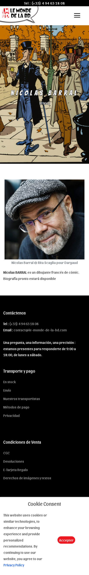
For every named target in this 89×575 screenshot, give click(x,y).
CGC (6, 453)
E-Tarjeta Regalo (15, 469)
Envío (7, 390)
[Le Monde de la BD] (19, 14)
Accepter (66, 540)
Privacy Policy (13, 565)
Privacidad (11, 415)
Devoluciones (13, 461)
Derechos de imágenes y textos (27, 478)
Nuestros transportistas (21, 398)
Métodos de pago (16, 407)
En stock (9, 382)
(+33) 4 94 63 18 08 (48, 3)
